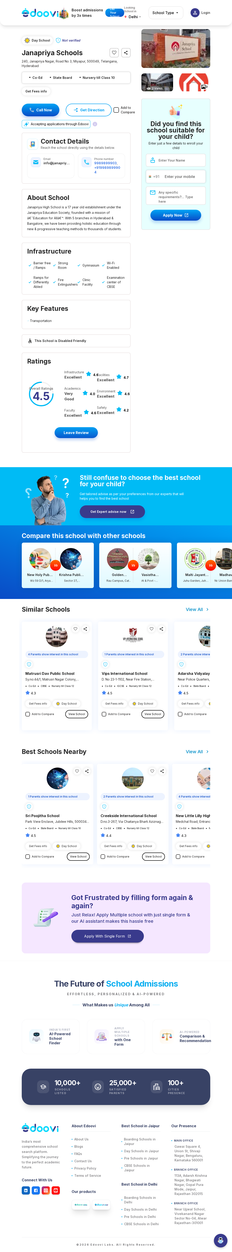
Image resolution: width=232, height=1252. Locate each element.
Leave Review (76, 432)
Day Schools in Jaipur (141, 1151)
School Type (163, 12)
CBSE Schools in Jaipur (137, 1168)
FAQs (78, 1154)
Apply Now (172, 215)
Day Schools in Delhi (140, 1209)
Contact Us (83, 1161)
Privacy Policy (85, 1168)
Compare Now (57, 565)
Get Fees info (36, 91)
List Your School (114, 13)
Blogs (78, 1146)
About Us (81, 1139)
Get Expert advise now (108, 512)
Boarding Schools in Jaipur (140, 1141)
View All (194, 609)
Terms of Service (87, 1175)
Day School (69, 703)
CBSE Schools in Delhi (141, 1224)
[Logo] (40, 12)
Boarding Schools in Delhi (140, 1200)
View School (76, 714)
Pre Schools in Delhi (140, 1217)
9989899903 (105, 163)
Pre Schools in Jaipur (141, 1158)
